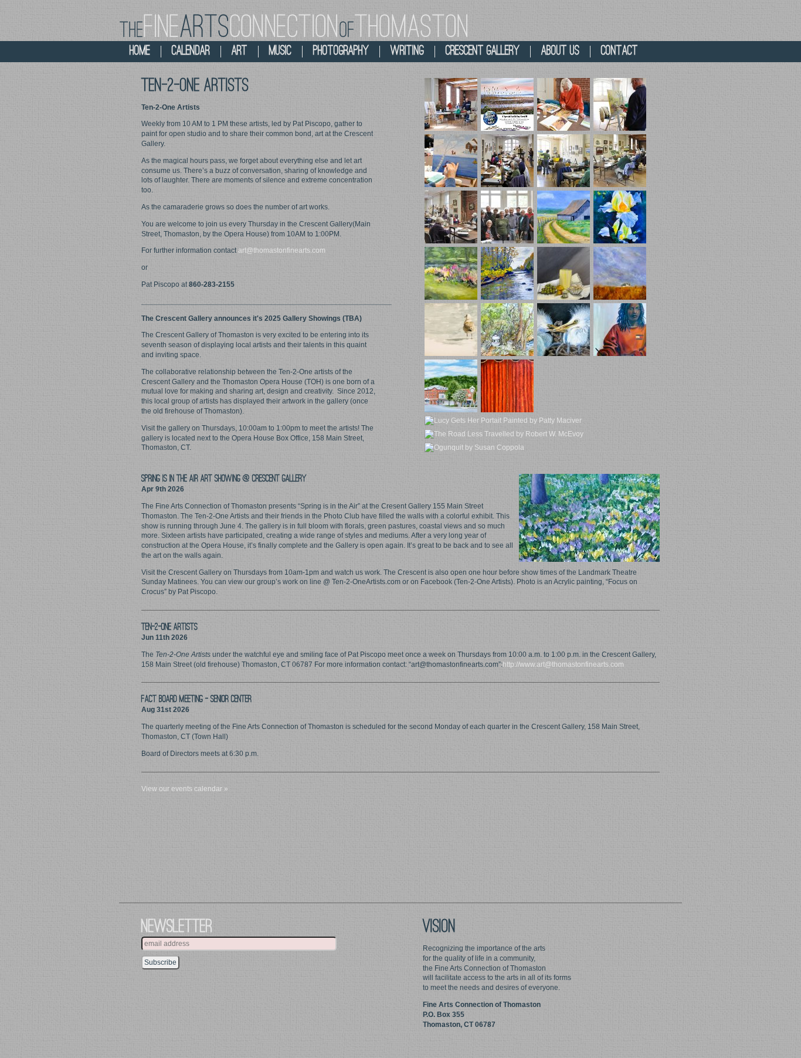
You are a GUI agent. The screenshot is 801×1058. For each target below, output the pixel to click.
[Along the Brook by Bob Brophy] (451, 273)
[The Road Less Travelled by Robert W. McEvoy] (504, 434)
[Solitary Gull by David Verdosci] (451, 329)
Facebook (667, 23)
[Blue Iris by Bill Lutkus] (619, 216)
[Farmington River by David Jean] (507, 273)
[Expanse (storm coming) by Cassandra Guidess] (619, 273)
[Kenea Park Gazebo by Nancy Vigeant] (451, 385)
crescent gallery (483, 51)
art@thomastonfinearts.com (281, 250)
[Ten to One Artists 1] (507, 160)
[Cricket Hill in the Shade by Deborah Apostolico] (507, 329)
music (280, 51)
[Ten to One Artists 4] (451, 216)
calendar (191, 51)
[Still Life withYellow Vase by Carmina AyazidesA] (563, 273)
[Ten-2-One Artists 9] (507, 216)
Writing (407, 51)
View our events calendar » (184, 789)
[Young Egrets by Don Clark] (563, 329)
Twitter (635, 23)
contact (619, 51)
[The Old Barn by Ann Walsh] (563, 216)
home (140, 51)
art (239, 51)
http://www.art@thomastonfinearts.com (563, 664)
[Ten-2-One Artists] (451, 104)
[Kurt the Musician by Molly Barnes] (619, 329)
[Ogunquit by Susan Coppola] (474, 447)
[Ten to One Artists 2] (563, 160)
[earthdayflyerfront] (507, 104)
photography (341, 51)
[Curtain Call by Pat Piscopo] (507, 385)
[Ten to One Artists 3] (619, 160)
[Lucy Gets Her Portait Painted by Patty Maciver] (503, 420)
